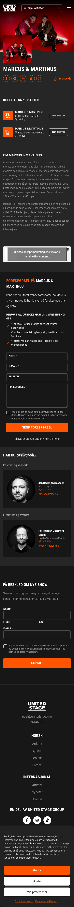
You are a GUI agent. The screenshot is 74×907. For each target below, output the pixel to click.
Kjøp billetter (59, 115)
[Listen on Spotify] (14, 78)
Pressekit (64, 78)
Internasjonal (37, 777)
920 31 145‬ (44, 489)
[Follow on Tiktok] (31, 78)
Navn (13, 355)
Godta (37, 870)
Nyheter (37, 751)
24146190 (37, 722)
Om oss (37, 758)
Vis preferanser (37, 892)
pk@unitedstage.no (48, 545)
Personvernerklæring (46, 901)
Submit (37, 663)
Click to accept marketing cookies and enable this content (37, 254)
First (6, 622)
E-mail (14, 366)
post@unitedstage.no (37, 716)
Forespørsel (17, 387)
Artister (37, 744)
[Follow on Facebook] (6, 78)
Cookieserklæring (24, 901)
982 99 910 (44, 541)
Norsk (37, 735)
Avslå (37, 881)
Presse (37, 765)
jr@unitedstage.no (48, 494)
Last (42, 622)
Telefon (14, 376)
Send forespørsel (37, 427)
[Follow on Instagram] (23, 78)
